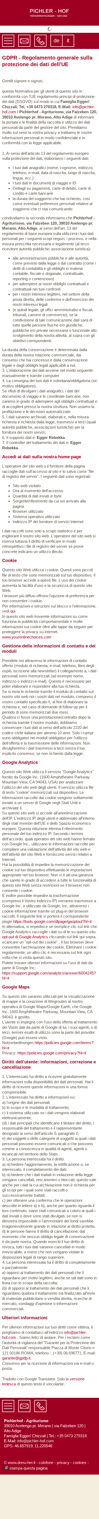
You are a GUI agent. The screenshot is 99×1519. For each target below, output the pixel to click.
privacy (63, 1507)
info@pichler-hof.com (35, 1485)
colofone (46, 1507)
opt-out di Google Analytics (25, 981)
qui (12, 656)
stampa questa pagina (29, 1513)
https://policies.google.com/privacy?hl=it (51, 1097)
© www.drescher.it (19, 1507)
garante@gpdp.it (16, 1402)
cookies (79, 1507)
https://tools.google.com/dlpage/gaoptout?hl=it (52, 966)
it (68, 85)
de (56, 85)
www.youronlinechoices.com (26, 681)
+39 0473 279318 (72, 1480)
